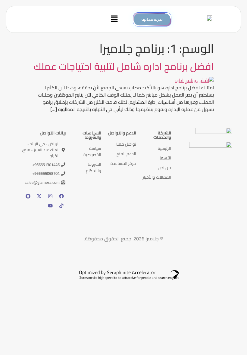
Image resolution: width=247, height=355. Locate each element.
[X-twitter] (39, 196)
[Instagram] (50, 196)
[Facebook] (61, 196)
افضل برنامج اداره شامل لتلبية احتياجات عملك (123, 66)
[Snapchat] (28, 196)
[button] (66, 19)
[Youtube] (50, 206)
